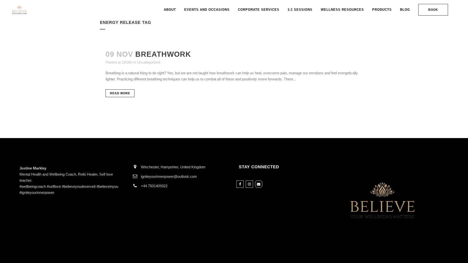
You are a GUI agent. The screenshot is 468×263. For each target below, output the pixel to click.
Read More (120, 93)
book (433, 9)
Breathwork (163, 54)
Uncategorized (148, 62)
